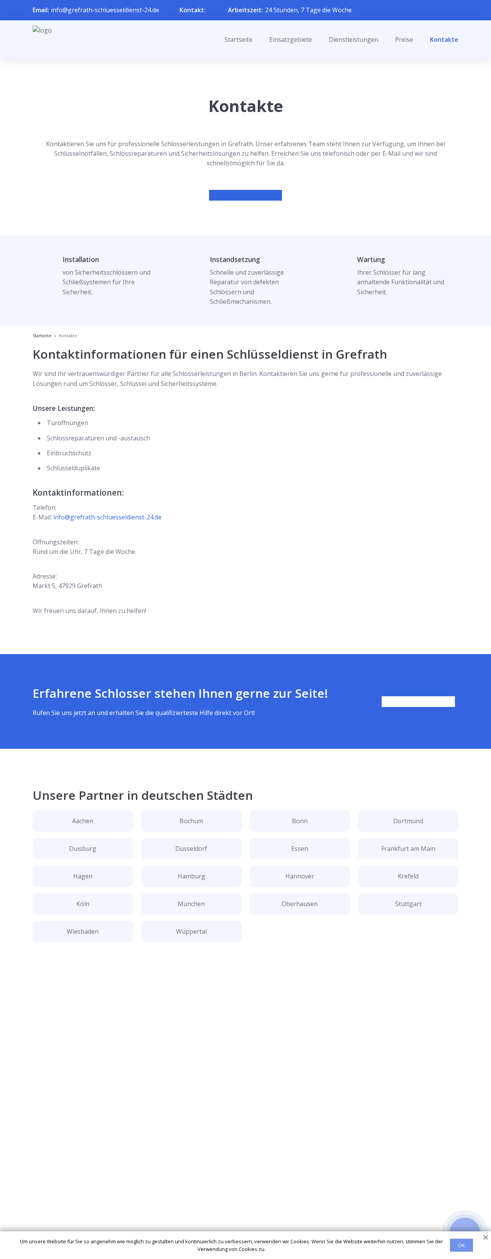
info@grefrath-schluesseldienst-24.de (105, 10)
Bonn (300, 821)
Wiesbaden (83, 931)
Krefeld (408, 876)
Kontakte (444, 39)
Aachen (82, 821)
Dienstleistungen (353, 39)
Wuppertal (191, 931)
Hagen (82, 876)
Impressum (240, 1225)
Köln (82, 904)
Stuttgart (408, 904)
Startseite (238, 39)
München (191, 904)
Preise (404, 39)
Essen (299, 848)
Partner (235, 1213)
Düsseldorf (191, 848)
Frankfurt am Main (408, 848)
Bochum (191, 821)
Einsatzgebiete (290, 39)
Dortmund (408, 821)
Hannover (299, 876)
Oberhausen (300, 904)
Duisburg (82, 848)
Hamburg (191, 876)
